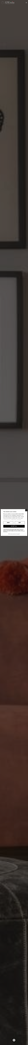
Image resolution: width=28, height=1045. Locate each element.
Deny (8, 522)
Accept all (14, 526)
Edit (20, 522)
